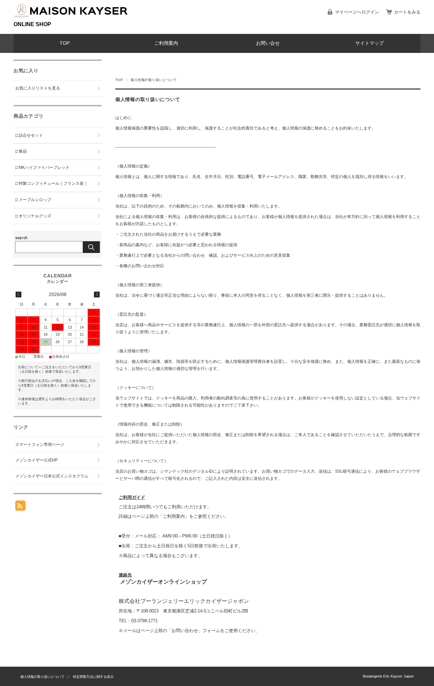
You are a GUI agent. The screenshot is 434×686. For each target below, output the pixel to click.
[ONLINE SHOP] (71, 18)
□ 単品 (21, 151)
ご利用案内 (166, 43)
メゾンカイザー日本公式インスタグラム (51, 476)
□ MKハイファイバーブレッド (42, 167)
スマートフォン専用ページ (39, 444)
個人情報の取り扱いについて (42, 677)
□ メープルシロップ (33, 199)
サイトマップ (369, 43)
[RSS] (20, 507)
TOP (65, 43)
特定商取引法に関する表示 (93, 677)
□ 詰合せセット (29, 135)
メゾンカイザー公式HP (36, 460)
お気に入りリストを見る (37, 88)
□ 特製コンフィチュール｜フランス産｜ (51, 183)
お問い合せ (268, 43)
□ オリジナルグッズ (33, 216)
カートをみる (407, 12)
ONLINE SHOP (32, 24)
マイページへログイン (357, 12)
